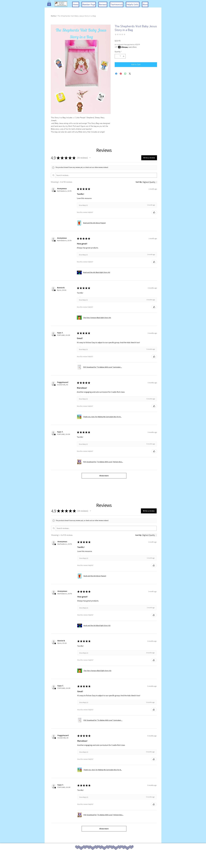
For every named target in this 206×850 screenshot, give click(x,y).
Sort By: (139, 182)
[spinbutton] (120, 56)
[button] (49, 3)
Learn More (132, 47)
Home (53, 16)
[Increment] (123, 56)
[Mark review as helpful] (154, 212)
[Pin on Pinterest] (120, 73)
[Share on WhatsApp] (125, 73)
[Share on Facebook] (116, 73)
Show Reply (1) (83, 205)
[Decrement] (116, 56)
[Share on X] (129, 73)
